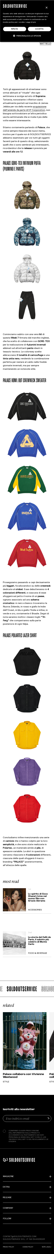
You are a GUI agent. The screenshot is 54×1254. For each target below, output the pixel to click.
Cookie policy (28, 1247)
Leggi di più (31, 22)
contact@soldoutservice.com (19, 1236)
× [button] (46, 8)
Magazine (8, 1177)
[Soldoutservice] (5, 1159)
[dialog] (27, 21)
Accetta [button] (39, 29)
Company (8, 1208)
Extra (6, 1187)
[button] (27, 36)
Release (7, 1198)
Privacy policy (8, 1247)
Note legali (46, 1247)
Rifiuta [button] (14, 29)
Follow (7, 1219)
